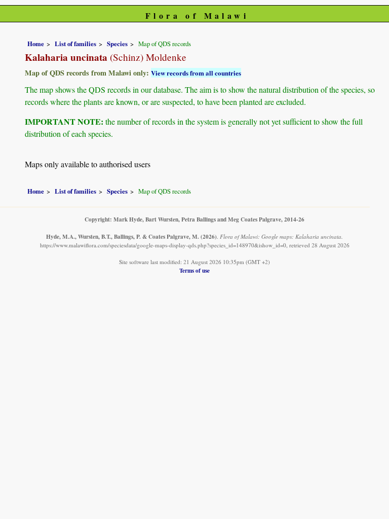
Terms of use (194, 270)
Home (35, 43)
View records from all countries (196, 73)
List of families (75, 43)
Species (117, 43)
